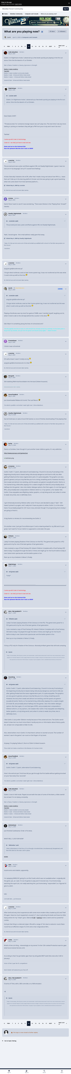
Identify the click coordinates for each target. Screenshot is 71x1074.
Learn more (3, 3)
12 (28, 46)
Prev (8, 46)
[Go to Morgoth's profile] (5, 376)
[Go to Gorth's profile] (5, 37)
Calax (10, 940)
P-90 (33, 918)
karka (10, 443)
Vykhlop (39, 918)
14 (35, 46)
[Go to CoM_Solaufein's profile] (5, 52)
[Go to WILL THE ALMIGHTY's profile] (5, 612)
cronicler (11, 160)
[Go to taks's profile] (5, 865)
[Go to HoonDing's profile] (5, 677)
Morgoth (11, 376)
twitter (6, 856)
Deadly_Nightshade (14, 213)
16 (42, 46)
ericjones (11, 466)
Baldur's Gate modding (11, 69)
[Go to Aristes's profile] (5, 199)
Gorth (9, 37)
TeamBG (6, 71)
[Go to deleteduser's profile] (5, 825)
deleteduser (12, 825)
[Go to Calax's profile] (5, 940)
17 (46, 46)
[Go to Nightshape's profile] (5, 89)
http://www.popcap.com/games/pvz (16, 453)
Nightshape (12, 88)
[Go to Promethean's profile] (5, 341)
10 (21, 46)
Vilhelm (11, 536)
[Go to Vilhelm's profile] (5, 536)
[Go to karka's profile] (5, 444)
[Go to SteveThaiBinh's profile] (5, 395)
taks (9, 864)
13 (32, 46)
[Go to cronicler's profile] (5, 161)
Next (50, 46)
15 (39, 46)
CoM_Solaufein (13, 52)
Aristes (10, 198)
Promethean (12, 340)
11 (25, 46)
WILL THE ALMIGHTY (14, 611)
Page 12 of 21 (62, 46)
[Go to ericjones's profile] (5, 467)
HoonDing (11, 677)
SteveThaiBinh (13, 394)
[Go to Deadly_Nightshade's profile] (5, 214)
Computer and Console (29, 37)
